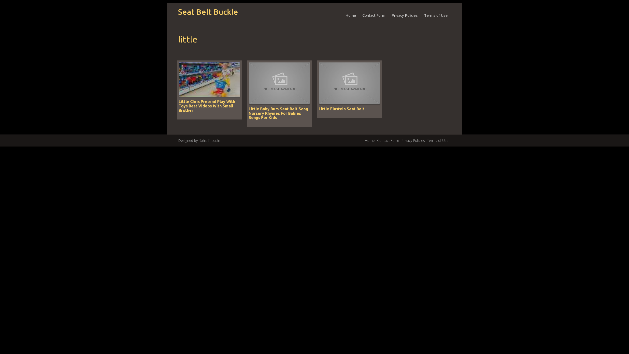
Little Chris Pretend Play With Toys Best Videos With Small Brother (207, 105)
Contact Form (373, 15)
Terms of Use (436, 15)
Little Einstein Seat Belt (341, 109)
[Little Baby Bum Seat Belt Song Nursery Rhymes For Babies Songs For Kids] (279, 83)
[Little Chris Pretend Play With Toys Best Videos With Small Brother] (209, 79)
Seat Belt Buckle (208, 12)
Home (350, 15)
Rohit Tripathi (209, 140)
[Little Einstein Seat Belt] (349, 83)
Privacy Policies (405, 15)
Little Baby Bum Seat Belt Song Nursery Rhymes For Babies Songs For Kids (278, 113)
